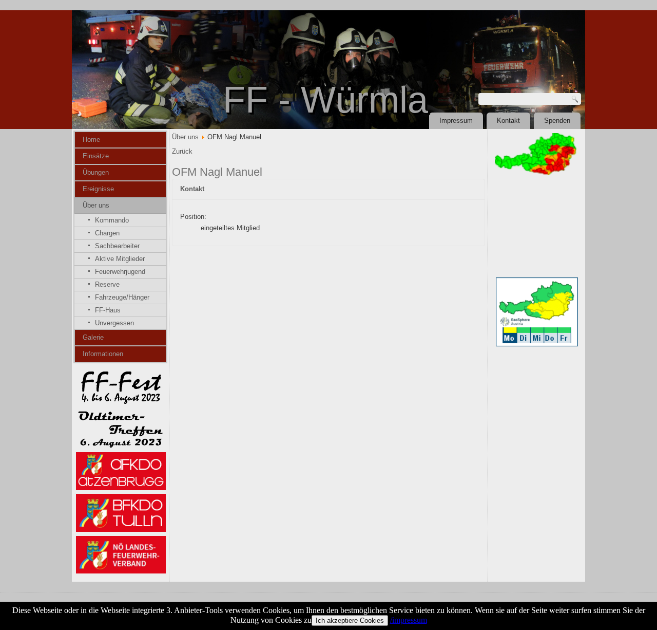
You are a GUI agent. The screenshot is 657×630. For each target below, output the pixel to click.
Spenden (557, 120)
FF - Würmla (325, 99)
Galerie (93, 337)
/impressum (408, 620)
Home (91, 139)
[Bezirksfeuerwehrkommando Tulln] (121, 529)
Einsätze (96, 156)
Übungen (96, 172)
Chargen (107, 233)
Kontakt (508, 120)
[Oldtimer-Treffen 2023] (121, 446)
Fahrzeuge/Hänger (122, 297)
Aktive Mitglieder (120, 259)
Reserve (107, 284)
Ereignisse (98, 189)
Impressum (456, 120)
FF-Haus (108, 310)
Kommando (112, 220)
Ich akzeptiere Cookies (350, 620)
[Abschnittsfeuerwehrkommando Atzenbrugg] (121, 488)
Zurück (182, 151)
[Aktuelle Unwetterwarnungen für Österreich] (536, 173)
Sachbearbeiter (117, 246)
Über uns (96, 205)
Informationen (103, 354)
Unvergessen (114, 323)
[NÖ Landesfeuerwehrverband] (121, 571)
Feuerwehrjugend (120, 271)
